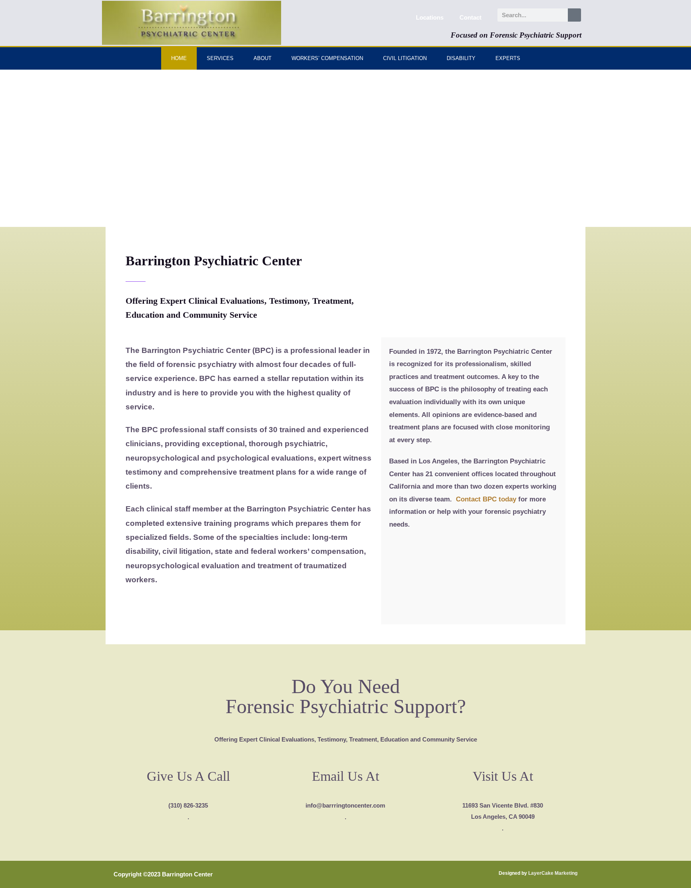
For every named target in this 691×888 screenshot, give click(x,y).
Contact (470, 17)
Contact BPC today (486, 499)
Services (220, 58)
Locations (429, 17)
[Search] (574, 15)
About (263, 58)
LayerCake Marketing (552, 873)
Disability (461, 58)
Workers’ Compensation (327, 58)
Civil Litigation (405, 58)
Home (179, 58)
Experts (507, 58)
